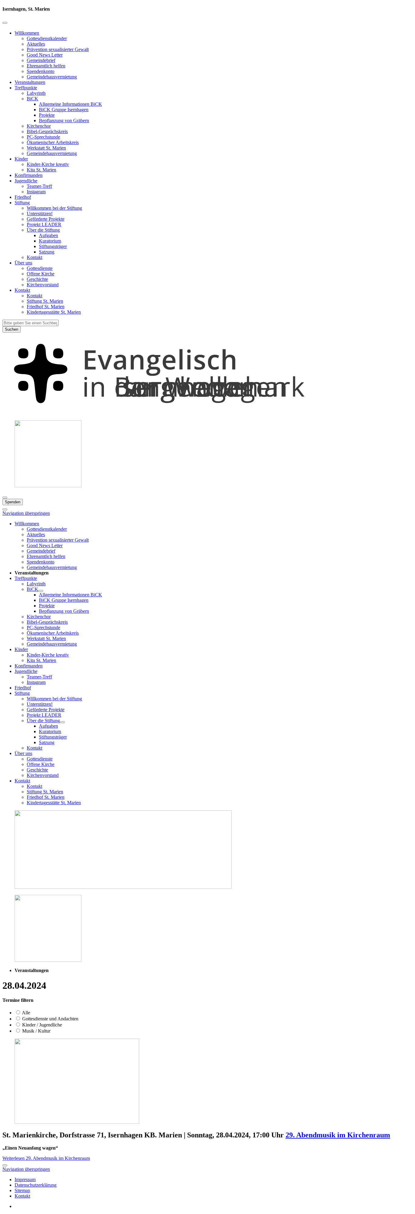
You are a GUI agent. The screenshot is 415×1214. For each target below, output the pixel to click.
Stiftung (22, 202)
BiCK (32, 98)
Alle (25, 1012)
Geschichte (37, 279)
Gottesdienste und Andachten (49, 1018)
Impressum (25, 1179)
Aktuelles (36, 44)
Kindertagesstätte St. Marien (54, 312)
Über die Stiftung (43, 230)
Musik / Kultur (35, 1030)
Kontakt (34, 257)
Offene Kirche (40, 273)
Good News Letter (45, 54)
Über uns (23, 262)
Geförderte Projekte (45, 219)
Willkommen (27, 33)
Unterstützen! (40, 213)
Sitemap (22, 1190)
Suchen (11, 329)
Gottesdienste (40, 268)
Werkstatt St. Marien (46, 147)
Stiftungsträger (53, 246)
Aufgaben (48, 235)
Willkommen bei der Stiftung (54, 208)
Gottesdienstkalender (47, 38)
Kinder (21, 158)
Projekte (47, 115)
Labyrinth (36, 93)
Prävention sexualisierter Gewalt (58, 49)
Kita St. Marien (41, 169)
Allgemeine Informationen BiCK (70, 104)
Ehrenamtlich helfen (46, 65)
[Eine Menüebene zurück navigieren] (4, 23)
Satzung (46, 251)
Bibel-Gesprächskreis (47, 131)
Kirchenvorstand (43, 284)
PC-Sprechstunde (43, 137)
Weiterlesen (46, 1158)
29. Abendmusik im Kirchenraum (338, 1135)
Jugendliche (26, 180)
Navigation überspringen (26, 513)
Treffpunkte (26, 87)
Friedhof (23, 197)
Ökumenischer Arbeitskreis (53, 142)
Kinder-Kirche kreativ (48, 164)
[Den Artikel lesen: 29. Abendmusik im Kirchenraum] (77, 1122)
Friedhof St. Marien (45, 306)
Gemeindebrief (41, 60)
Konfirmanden (29, 175)
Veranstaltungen (30, 82)
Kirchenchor (39, 126)
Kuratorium (50, 240)
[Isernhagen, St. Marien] (207, 412)
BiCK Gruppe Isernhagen (63, 109)
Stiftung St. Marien (45, 301)
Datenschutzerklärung (36, 1185)
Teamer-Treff (39, 186)
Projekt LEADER (44, 224)
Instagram (36, 191)
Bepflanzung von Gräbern (64, 120)
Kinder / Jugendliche (41, 1024)
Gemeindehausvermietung (52, 76)
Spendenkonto (40, 71)
